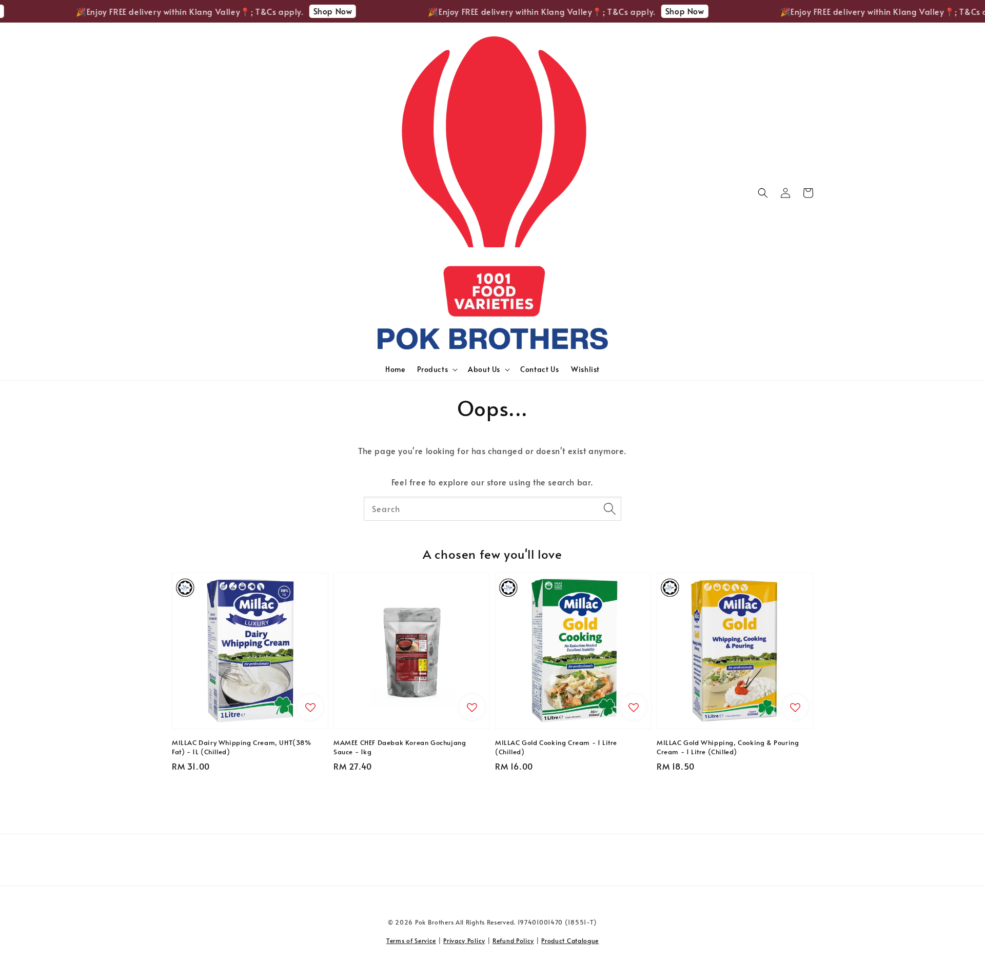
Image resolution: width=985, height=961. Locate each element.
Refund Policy (513, 940)
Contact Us (539, 369)
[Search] (609, 508)
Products (432, 369)
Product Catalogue (570, 940)
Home (395, 369)
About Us (484, 369)
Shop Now (318, 10)
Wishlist (585, 369)
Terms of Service (411, 940)
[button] (763, 193)
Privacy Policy (464, 940)
